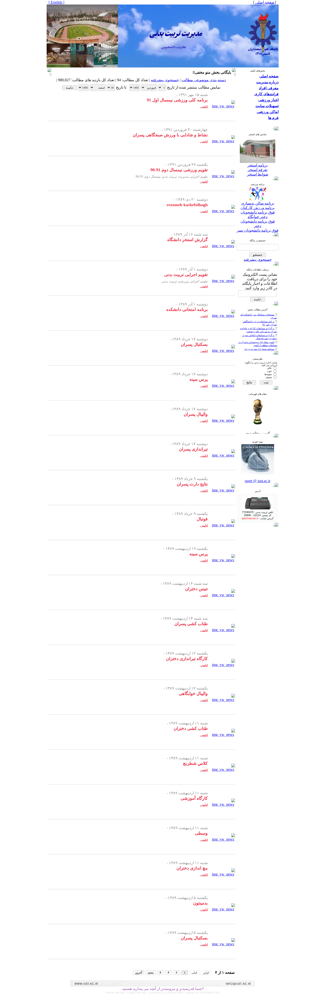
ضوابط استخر (257, 174)
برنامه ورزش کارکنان (258, 208)
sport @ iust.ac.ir (257, 481)
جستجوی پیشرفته (258, 259)
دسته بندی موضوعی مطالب (204, 80)
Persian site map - (116, 992)
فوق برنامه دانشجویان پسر (257, 230)
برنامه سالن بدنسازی (257, 203)
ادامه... (204, 106)
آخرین (138, 972)
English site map (137, 992)
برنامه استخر (257, 165)
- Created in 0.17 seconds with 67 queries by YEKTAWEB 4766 (183, 992)
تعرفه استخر (257, 170)
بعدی (150, 972)
